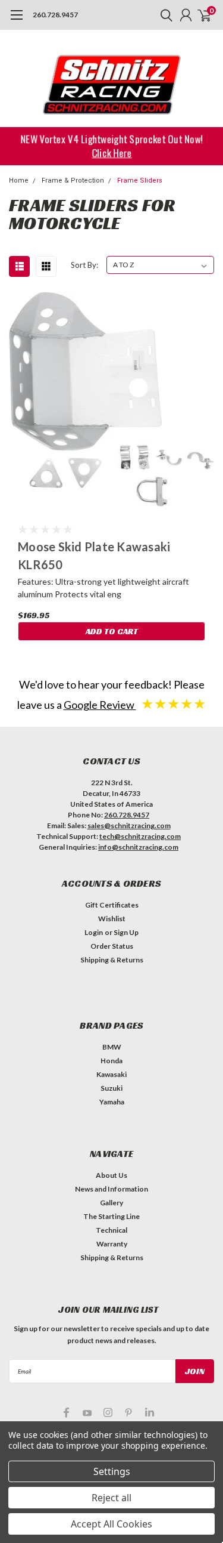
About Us (111, 1175)
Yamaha (111, 1101)
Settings (111, 1471)
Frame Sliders (139, 180)
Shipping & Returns (111, 959)
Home (19, 180)
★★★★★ (173, 703)
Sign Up (126, 932)
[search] (163, 15)
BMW (111, 1046)
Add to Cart (112, 631)
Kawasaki (111, 1074)
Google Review (100, 704)
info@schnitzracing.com (138, 847)
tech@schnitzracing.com (140, 836)
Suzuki (111, 1088)
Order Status (111, 946)
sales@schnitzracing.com (129, 825)
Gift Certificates (112, 904)
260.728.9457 (55, 14)
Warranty (111, 1243)
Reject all (111, 1497)
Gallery (111, 1202)
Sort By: (84, 265)
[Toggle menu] (16, 21)
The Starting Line (111, 1216)
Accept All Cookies (111, 1523)
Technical (111, 1230)
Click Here (111, 152)
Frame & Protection (73, 180)
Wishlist (111, 918)
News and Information (111, 1188)
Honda (111, 1060)
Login (93, 932)
